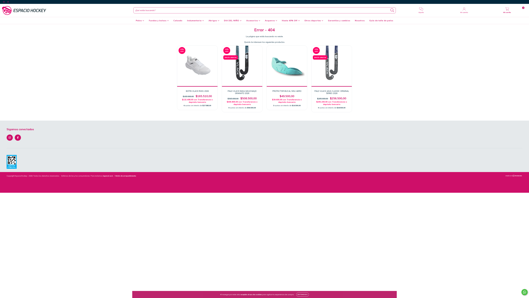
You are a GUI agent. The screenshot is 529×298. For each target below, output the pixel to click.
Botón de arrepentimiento (125, 176)
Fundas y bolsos (158, 20)
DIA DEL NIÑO (232, 20)
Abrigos (213, 20)
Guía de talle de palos (381, 20)
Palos (139, 20)
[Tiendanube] (513, 176)
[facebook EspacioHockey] (8, 2)
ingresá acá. (108, 176)
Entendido (303, 294)
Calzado (177, 20)
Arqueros (270, 20)
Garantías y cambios (339, 20)
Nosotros (360, 20)
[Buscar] (392, 10)
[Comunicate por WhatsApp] (524, 292)
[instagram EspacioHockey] (4, 2)
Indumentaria (194, 20)
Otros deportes (313, 20)
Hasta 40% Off (290, 20)
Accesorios (252, 20)
